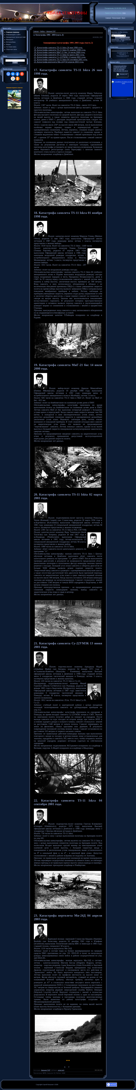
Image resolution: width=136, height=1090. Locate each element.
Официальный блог (120, 66)
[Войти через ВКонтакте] (13, 74)
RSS (124, 13)
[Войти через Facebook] (17, 74)
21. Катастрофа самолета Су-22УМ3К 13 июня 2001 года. (60, 57)
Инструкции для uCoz (120, 71)
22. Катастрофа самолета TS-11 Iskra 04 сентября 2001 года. (61, 59)
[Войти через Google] (13, 78)
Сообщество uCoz (119, 67)
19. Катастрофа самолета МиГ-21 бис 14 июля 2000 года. (59, 52)
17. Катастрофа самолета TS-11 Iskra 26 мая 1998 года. (58, 47)
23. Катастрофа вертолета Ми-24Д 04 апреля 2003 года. (59, 62)
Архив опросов (125, 39)
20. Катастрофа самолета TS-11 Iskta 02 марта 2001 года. (59, 55)
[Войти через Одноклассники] (18, 79)
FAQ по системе (118, 69)
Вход (123, 18)
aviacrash (61, 1070)
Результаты (115, 39)
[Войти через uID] (8, 74)
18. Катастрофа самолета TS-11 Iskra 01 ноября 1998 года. (60, 50)
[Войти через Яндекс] (22, 74)
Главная (108, 18)
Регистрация (116, 18)
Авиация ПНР (51, 31)
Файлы (42, 31)
